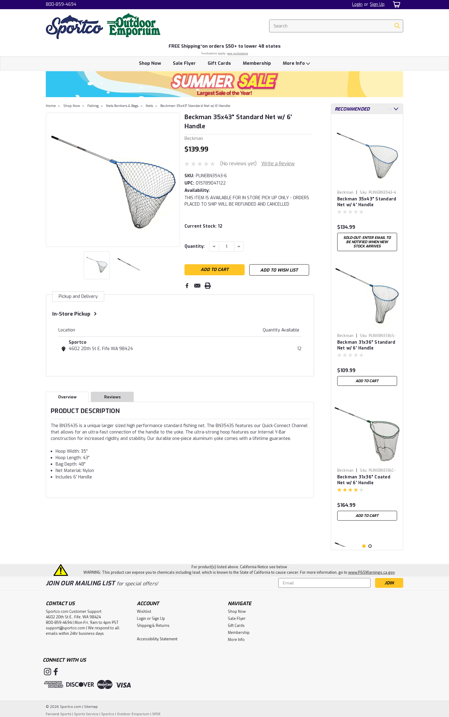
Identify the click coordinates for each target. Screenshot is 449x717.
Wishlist (144, 611)
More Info (294, 63)
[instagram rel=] (47, 671)
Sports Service (86, 714)
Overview (67, 397)
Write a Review (278, 163)
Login (357, 4)
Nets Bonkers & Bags (122, 106)
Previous (51, 180)
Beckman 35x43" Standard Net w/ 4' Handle (366, 202)
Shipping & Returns (153, 625)
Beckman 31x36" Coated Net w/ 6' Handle (363, 480)
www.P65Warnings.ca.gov (371, 572)
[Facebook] (187, 286)
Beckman (345, 192)
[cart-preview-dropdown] (395, 4)
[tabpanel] (367, 186)
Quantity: (194, 246)
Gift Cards (219, 63)
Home (51, 106)
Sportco (77, 342)
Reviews (112, 397)
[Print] (208, 286)
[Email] (197, 286)
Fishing (93, 106)
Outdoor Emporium (133, 714)
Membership (257, 63)
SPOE (156, 714)
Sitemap (91, 706)
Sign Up (377, 4)
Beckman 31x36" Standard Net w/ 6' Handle (366, 345)
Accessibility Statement (157, 639)
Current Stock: (203, 226)
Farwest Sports (58, 714)
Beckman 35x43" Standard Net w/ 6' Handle (195, 106)
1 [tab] (364, 546)
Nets (149, 106)
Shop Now (150, 63)
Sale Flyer (184, 63)
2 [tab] (370, 546)
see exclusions (237, 53)
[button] (224, 84)
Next (174, 180)
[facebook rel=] (56, 671)
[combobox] (336, 26)
